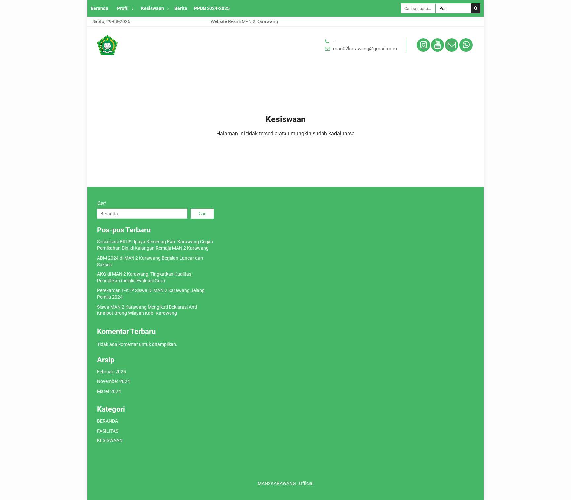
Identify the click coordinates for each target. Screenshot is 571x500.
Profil (123, 8)
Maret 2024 (109, 391)
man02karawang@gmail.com (365, 49)
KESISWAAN (110, 440)
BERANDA (107, 421)
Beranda (99, 8)
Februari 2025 (111, 371)
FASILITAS (107, 431)
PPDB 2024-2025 (212, 8)
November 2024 (113, 381)
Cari (101, 203)
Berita (180, 8)
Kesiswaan (152, 8)
